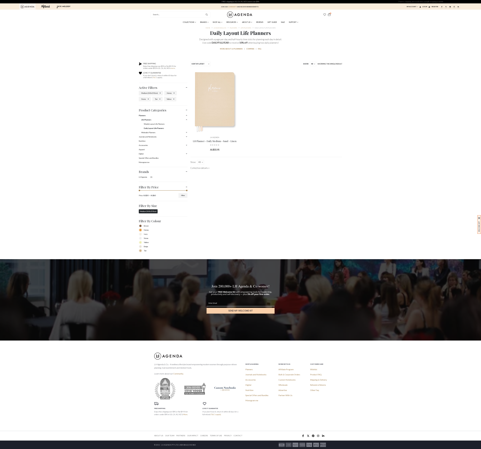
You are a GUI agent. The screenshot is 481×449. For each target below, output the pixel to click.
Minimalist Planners (148, 132)
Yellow (169, 99)
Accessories (143, 145)
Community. (178, 373)
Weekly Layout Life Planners (154, 124)
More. (185, 414)
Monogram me (144, 162)
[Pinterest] (450, 6)
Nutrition (142, 141)
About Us (246, 22)
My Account (411, 6)
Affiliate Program (286, 369)
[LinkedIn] (458, 6)
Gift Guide (272, 22)
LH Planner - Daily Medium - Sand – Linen (214, 141)
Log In (424, 6)
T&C (154, 77)
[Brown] (140, 226)
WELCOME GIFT (479, 226)
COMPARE (250, 49)
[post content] (214, 101)
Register (435, 6)
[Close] (479, 218)
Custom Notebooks (287, 380)
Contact (237, 435)
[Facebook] (442, 6)
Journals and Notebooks (148, 137)
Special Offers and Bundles (149, 158)
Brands (203, 22)
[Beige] (140, 246)
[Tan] (140, 251)
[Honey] (140, 230)
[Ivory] (140, 234)
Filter (183, 195)
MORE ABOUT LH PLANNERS (231, 49)
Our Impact (192, 435)
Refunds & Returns (318, 385)
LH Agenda (143, 177)
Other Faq (314, 390)
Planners (142, 115)
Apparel (142, 149)
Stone (143, 99)
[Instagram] (454, 6)
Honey (169, 93)
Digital (141, 154)
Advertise (282, 390)
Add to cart (216, 131)
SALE (283, 22)
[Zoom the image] (27, 6)
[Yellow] (140, 242)
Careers (204, 435)
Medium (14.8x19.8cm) (149, 93)
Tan (156, 99)
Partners (180, 435)
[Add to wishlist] (235, 72)
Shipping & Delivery (318, 380)
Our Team (169, 435)
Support (292, 22)
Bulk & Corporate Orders (289, 374)
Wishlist (313, 369)
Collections (188, 22)
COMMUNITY (232, 7)
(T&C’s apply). (215, 414)
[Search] (206, 14)
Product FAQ (316, 374)
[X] (446, 6)
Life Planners (146, 120)
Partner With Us (285, 395)
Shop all (217, 22)
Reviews (259, 22)
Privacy (228, 435)
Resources (231, 22)
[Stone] (140, 238)
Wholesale (282, 385)
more (173, 68)
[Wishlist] (324, 14)
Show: (306, 64)
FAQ (259, 49)
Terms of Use (216, 435)
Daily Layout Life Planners (154, 128)
